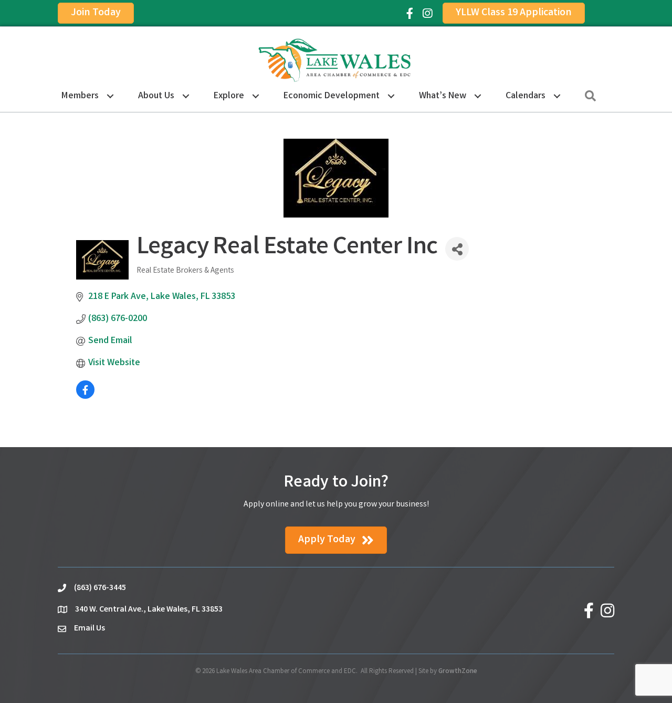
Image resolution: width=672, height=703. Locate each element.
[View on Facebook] (85, 397)
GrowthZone (457, 672)
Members (80, 96)
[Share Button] (457, 249)
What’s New (442, 96)
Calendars (525, 96)
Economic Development (332, 96)
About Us (156, 96)
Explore (229, 96)
